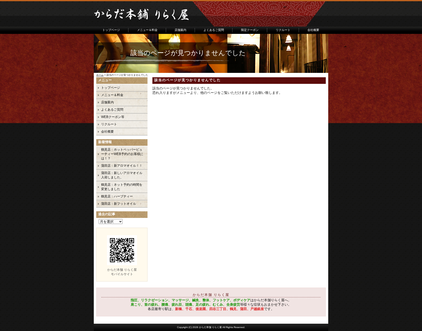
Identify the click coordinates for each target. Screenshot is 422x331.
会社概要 (313, 30)
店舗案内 (180, 30)
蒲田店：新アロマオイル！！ (121, 165)
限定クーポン (250, 30)
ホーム (100, 75)
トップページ (111, 30)
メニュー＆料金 (147, 30)
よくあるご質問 (213, 30)
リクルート (283, 30)
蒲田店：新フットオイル (118, 203)
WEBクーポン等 (112, 117)
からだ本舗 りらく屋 (210, 327)
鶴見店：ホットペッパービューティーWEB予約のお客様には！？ (122, 154)
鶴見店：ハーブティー (117, 196)
